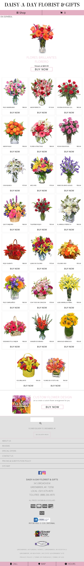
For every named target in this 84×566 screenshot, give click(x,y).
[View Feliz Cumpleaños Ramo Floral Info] (14, 287)
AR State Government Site (53, 553)
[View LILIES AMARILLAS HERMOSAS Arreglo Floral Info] (69, 287)
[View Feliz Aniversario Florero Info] (14, 92)
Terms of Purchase (42, 557)
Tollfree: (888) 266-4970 (42, 494)
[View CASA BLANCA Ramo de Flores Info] (14, 170)
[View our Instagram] (44, 474)
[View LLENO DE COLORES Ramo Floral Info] (42, 248)
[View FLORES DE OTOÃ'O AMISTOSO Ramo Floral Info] (55, 365)
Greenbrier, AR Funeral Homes (30, 549)
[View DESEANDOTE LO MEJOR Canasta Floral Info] (14, 326)
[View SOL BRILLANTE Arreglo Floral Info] (28, 365)
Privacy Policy (26, 557)
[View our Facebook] (40, 474)
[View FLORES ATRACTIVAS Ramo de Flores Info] (42, 131)
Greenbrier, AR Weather (30, 553)
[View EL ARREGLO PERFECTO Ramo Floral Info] (69, 209)
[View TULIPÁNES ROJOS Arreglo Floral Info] (42, 209)
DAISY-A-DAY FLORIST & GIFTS (42, 5)
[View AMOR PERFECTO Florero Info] (42, 92)
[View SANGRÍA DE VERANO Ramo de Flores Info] (42, 326)
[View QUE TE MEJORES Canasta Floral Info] (14, 209)
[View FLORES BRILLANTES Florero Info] (42, 38)
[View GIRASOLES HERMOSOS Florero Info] (69, 326)
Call (15, 563)
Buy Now (41, 69)
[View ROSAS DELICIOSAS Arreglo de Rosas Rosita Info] (69, 131)
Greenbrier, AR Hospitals (56, 549)
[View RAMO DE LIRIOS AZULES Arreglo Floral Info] (69, 170)
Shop (22, 12)
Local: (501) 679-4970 (42, 490)
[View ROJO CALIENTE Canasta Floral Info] (14, 248)
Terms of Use (58, 557)
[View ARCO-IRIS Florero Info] (42, 170)
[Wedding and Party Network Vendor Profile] (42, 546)
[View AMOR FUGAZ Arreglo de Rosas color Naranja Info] (14, 131)
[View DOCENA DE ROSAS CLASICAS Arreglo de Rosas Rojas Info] (69, 92)
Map (43, 563)
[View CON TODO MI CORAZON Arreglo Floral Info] (42, 287)
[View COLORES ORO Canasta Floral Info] (69, 248)
